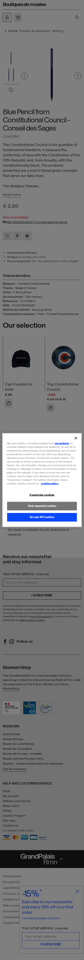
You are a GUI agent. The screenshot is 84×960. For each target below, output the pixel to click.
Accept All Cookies (42, 517)
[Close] (76, 438)
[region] (42, 480)
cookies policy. (50, 483)
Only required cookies (42, 506)
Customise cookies (42, 495)
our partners (62, 443)
